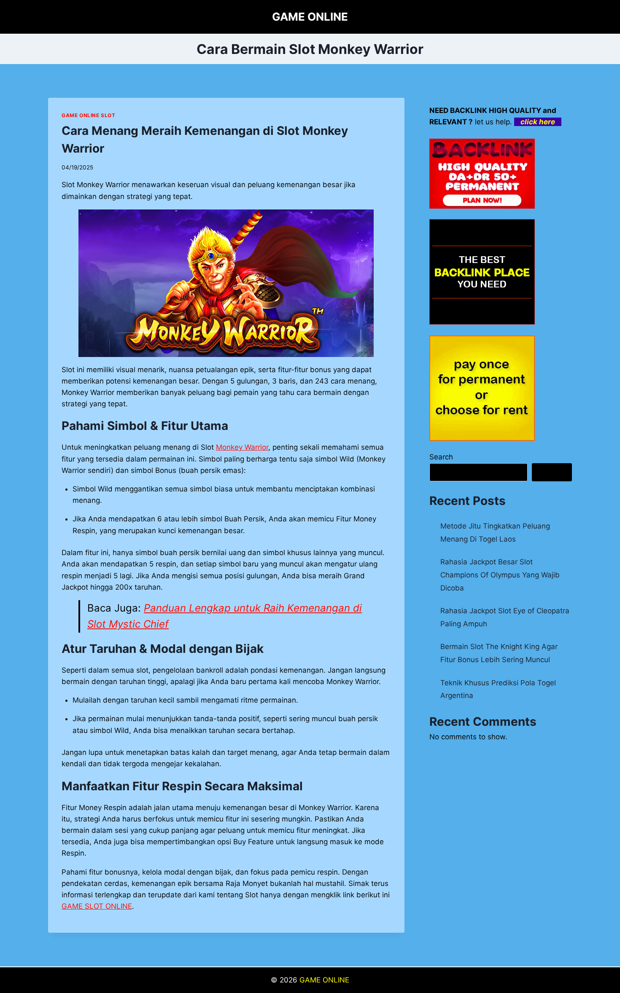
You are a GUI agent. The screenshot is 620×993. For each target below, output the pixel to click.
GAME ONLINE (324, 980)
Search (441, 457)
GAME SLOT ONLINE (97, 906)
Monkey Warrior (242, 447)
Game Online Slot (89, 115)
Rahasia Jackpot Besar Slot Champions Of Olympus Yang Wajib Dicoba (500, 575)
